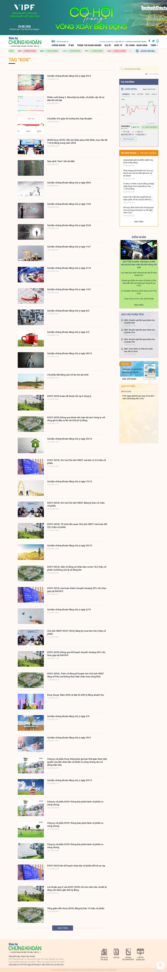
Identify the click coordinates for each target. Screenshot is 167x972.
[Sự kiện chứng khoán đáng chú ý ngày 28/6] (31, 189)
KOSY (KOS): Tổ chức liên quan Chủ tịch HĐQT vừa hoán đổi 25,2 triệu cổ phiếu (77, 526)
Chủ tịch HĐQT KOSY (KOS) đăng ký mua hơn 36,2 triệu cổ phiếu (76, 632)
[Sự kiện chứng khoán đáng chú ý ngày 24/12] (31, 787)
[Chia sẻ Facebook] (148, 40)
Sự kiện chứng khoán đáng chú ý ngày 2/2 (68, 331)
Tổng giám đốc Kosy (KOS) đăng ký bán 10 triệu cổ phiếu (75, 908)
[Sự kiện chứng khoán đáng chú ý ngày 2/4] (31, 723)
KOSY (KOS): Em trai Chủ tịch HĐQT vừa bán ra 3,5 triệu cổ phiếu (76, 462)
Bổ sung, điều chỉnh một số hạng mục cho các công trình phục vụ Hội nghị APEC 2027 (138, 210)
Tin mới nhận (128, 152)
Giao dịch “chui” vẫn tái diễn (61, 161)
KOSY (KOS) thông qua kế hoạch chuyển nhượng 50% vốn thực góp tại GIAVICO (76, 654)
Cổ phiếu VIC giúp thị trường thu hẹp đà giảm (69, 118)
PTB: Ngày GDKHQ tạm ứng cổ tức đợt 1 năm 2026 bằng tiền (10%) (139, 397)
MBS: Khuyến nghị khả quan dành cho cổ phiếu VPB (139, 340)
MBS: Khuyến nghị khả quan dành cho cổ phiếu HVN (139, 331)
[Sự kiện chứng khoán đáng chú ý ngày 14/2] (31, 296)
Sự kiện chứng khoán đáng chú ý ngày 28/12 (69, 353)
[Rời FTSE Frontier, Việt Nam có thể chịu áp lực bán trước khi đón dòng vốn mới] (139, 250)
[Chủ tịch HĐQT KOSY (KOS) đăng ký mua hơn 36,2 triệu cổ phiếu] (31, 637)
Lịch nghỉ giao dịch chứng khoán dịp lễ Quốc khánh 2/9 (139, 273)
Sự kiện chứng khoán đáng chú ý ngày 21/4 (69, 267)
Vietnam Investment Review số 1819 (132, 371)
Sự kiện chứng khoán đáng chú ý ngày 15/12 (69, 481)
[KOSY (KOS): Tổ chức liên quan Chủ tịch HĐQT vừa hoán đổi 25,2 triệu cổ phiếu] (31, 531)
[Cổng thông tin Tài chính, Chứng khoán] (25, 42)
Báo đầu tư (119, 41)
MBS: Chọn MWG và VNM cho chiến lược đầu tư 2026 (138, 350)
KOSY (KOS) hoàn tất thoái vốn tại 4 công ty (69, 396)
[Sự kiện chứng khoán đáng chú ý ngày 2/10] (31, 616)
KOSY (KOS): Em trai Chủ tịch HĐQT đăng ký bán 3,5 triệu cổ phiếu (76, 504)
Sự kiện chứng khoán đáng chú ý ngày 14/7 (69, 246)
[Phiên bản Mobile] (156, 40)
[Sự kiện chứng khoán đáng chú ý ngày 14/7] (31, 253)
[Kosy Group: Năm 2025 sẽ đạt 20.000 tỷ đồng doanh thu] (31, 701)
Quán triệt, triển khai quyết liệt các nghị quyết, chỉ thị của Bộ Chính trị (137, 198)
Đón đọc (125, 364)
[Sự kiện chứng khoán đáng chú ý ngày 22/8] (31, 232)
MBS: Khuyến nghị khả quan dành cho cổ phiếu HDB (139, 321)
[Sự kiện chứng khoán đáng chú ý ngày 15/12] (31, 488)
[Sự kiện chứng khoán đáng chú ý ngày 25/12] (31, 445)
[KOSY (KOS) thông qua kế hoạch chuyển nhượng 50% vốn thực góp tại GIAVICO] (31, 659)
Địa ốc (108, 45)
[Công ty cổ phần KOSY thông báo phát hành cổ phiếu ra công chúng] (31, 808)
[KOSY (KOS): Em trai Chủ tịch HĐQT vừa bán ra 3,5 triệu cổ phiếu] (31, 467)
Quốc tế (118, 45)
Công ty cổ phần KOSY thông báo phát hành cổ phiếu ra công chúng (75, 803)
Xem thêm (63, 928)
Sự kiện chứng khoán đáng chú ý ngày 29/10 (69, 545)
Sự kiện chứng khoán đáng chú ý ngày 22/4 (69, 75)
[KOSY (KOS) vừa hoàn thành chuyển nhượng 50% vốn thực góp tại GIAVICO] (31, 595)
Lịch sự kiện (128, 386)
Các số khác (129, 378)
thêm (153, 45)
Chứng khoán (58, 45)
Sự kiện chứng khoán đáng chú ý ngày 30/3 (69, 737)
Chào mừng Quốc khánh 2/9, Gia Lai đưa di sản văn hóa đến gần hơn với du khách (138, 173)
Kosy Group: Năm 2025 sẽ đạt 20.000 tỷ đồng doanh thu (75, 694)
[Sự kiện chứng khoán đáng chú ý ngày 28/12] (31, 360)
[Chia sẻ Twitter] (152, 40)
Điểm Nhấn (139, 237)
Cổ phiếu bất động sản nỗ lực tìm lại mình (68, 374)
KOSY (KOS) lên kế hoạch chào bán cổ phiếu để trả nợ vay (76, 865)
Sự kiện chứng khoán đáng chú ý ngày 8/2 (68, 310)
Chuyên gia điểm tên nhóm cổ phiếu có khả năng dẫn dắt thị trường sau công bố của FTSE (138, 283)
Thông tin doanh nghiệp (89, 45)
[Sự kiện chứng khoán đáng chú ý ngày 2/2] (31, 338)
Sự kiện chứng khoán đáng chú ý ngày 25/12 (69, 438)
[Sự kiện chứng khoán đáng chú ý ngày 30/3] (31, 744)
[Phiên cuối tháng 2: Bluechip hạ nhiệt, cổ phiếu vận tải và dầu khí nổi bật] (31, 104)
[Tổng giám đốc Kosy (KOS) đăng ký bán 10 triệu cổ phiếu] (31, 915)
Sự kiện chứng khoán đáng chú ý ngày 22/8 (69, 225)
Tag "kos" (19, 59)
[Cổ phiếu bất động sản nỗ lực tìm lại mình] (31, 381)
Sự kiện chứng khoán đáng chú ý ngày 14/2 (69, 289)
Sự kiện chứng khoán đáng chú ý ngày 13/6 (69, 203)
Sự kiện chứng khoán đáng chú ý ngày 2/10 (69, 609)
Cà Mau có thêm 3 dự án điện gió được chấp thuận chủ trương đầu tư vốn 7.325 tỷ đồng (138, 186)
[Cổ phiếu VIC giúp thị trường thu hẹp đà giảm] (31, 125)
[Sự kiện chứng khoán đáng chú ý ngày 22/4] (31, 82)
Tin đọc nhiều (148, 152)
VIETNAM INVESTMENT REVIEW (136, 41)
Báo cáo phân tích (132, 314)
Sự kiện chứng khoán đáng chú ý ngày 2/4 (68, 716)
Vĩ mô (71, 45)
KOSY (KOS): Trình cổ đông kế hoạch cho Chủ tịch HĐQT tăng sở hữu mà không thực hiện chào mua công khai (75, 675)
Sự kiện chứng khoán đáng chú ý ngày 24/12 (69, 780)
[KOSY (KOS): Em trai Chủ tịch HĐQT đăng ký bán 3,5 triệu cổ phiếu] (31, 509)
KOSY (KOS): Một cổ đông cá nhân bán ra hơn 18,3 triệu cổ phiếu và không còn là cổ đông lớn (76, 568)
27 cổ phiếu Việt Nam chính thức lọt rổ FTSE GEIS (139, 292)
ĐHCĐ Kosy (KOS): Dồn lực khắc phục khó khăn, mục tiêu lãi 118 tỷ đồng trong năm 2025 (77, 141)
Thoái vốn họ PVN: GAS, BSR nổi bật (139, 298)
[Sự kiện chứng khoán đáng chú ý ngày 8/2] (31, 317)
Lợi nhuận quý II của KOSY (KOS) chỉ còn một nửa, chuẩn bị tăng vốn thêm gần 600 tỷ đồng (77, 888)
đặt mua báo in (62, 41)
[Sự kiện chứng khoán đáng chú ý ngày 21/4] (31, 274)
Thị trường (127, 81)
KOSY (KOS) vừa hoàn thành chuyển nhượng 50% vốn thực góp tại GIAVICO (76, 590)
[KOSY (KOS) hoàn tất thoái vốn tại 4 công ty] (31, 403)
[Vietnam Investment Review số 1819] (150, 372)
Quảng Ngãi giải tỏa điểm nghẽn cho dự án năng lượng (138, 161)
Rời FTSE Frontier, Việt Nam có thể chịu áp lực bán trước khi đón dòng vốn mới (139, 264)
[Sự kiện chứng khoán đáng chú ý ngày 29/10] (31, 552)
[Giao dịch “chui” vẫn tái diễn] (31, 168)
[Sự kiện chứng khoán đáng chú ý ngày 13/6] (31, 210)
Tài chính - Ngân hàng (136, 45)
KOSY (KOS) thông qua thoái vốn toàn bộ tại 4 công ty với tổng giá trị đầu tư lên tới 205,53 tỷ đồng (76, 419)
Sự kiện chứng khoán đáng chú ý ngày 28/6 (69, 182)
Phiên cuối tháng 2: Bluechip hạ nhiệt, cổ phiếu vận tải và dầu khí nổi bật (75, 99)
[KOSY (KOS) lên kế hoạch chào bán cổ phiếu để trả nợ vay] (31, 872)
